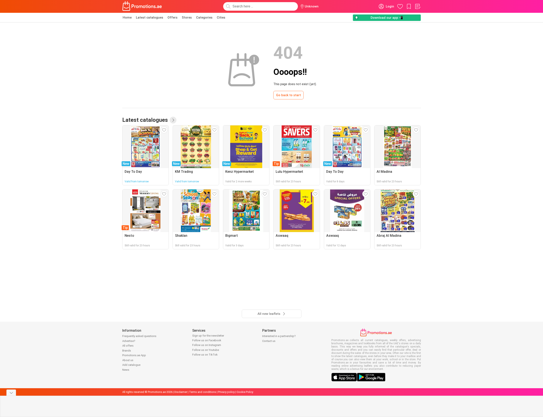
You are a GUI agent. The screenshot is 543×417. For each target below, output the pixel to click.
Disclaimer (180, 392)
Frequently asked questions (139, 336)
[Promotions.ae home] (142, 6)
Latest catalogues (149, 17)
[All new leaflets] (173, 120)
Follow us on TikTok (205, 354)
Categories (204, 17)
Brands (126, 350)
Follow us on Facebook (206, 340)
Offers (172, 17)
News (125, 369)
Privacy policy (226, 392)
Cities (221, 17)
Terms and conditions (202, 392)
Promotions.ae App (134, 355)
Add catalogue (131, 364)
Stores (187, 17)
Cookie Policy (245, 392)
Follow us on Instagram (206, 345)
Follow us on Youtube (205, 350)
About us (127, 360)
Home (127, 17)
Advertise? (128, 341)
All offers (128, 345)
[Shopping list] (417, 6)
